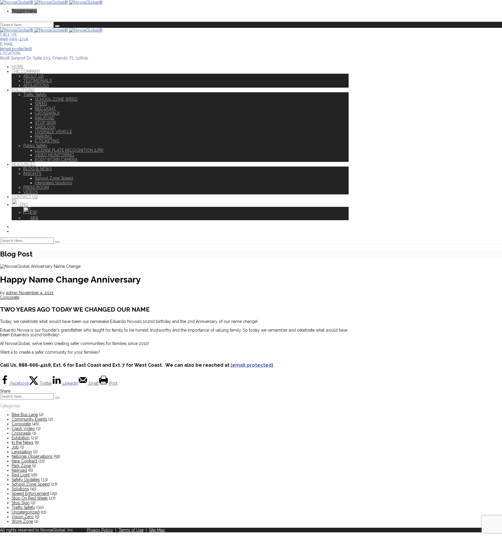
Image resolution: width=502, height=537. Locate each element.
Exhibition (21, 437)
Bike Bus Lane (25, 414)
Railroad (19, 470)
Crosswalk (21, 433)
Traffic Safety (35, 94)
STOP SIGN (45, 122)
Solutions (20, 489)
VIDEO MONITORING (54, 155)
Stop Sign (21, 502)
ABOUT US (33, 76)
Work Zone (22, 521)
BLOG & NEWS (37, 169)
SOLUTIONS (23, 90)
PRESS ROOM (36, 187)
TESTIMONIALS (37, 80)
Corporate (9, 297)
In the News (22, 442)
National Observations (32, 456)
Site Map (157, 530)
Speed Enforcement (30, 493)
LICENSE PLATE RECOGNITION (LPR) (69, 150)
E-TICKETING (47, 141)
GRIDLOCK (45, 127)
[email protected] (16, 48)
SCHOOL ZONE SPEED (56, 99)
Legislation (22, 451)
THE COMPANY (26, 71)
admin (12, 292)
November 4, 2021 (36, 292)
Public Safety (35, 145)
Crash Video (23, 428)
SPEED (41, 104)
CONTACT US (24, 196)
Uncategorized (26, 512)
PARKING (43, 136)
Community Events (29, 419)
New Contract (24, 461)
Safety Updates (26, 479)
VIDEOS (30, 192)
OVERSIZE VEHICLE (53, 131)
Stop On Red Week (30, 498)
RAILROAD (45, 117)
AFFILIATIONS (36, 85)
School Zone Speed (54, 178)
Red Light (21, 475)
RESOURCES (23, 164)
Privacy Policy (100, 530)
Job (15, 447)
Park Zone (21, 465)
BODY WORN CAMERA (56, 159)
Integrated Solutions (53, 182)
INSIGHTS (32, 173)
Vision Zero (23, 516)
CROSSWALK (47, 113)
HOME (18, 66)
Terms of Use (131, 530)
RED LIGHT (45, 108)
